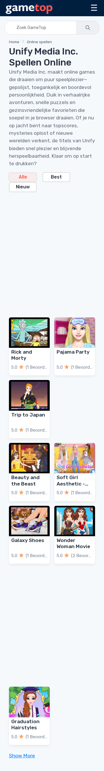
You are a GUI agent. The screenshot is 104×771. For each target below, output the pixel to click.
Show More (22, 756)
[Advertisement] (52, 251)
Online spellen (39, 42)
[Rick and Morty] (29, 332)
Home (14, 42)
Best (56, 177)
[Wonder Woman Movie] (74, 521)
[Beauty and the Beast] (29, 458)
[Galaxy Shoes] (29, 521)
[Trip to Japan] (29, 395)
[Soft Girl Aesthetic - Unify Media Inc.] (74, 458)
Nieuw (23, 187)
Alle (23, 177)
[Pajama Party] (74, 332)
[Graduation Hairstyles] (29, 702)
